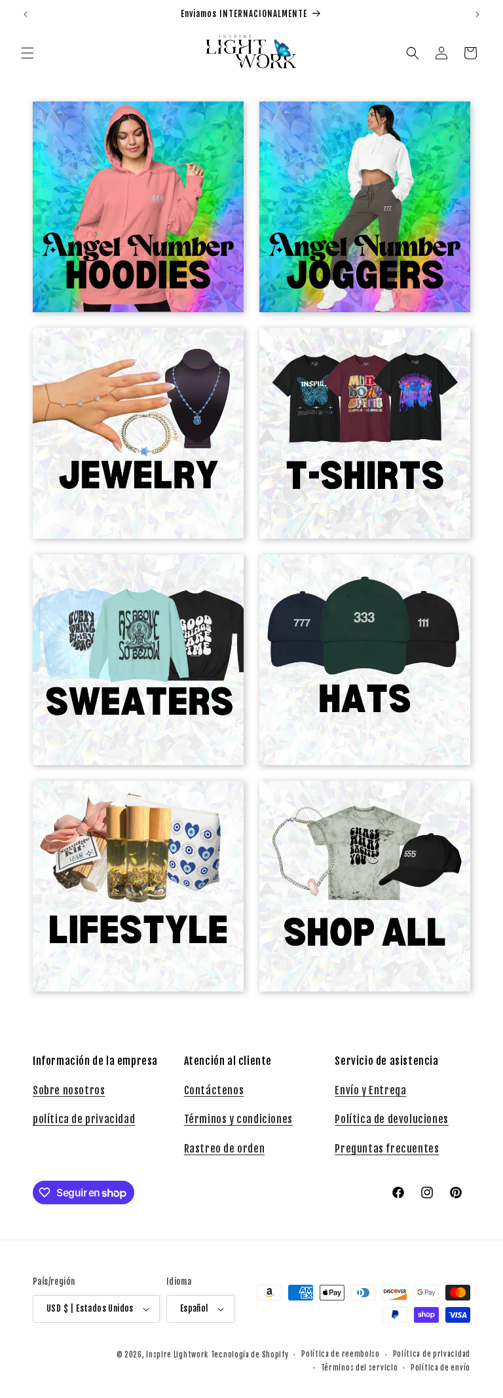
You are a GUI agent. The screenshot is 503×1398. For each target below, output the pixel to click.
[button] (27, 53)
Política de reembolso (340, 1354)
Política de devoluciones (391, 1119)
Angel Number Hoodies (131, 126)
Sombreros (357, 579)
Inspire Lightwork (177, 1354)
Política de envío (440, 1367)
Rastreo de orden (224, 1148)
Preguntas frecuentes (387, 1148)
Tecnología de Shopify (250, 1354)
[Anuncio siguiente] (477, 14)
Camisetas (357, 353)
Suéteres (131, 579)
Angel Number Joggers (357, 126)
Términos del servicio (359, 1367)
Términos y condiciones (238, 1119)
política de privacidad (84, 1119)
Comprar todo (357, 805)
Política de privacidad (431, 1354)
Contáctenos (214, 1090)
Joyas (131, 353)
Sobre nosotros (69, 1090)
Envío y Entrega (370, 1090)
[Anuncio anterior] (25, 14)
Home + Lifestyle (131, 805)
